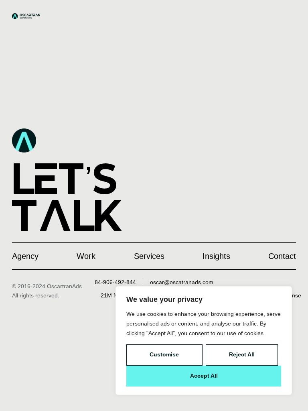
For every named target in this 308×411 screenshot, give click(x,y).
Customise (164, 354)
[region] (204, 340)
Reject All (242, 354)
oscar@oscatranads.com (181, 282)
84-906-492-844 (115, 282)
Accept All (204, 375)
